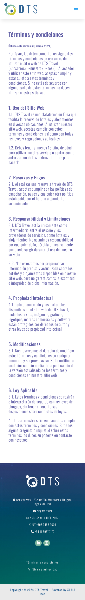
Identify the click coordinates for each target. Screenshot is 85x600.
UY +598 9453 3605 (44, 524)
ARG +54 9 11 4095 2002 (44, 518)
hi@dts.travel (44, 511)
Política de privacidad (42, 569)
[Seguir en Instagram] (46, 543)
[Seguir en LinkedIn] (38, 543)
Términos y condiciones (42, 562)
